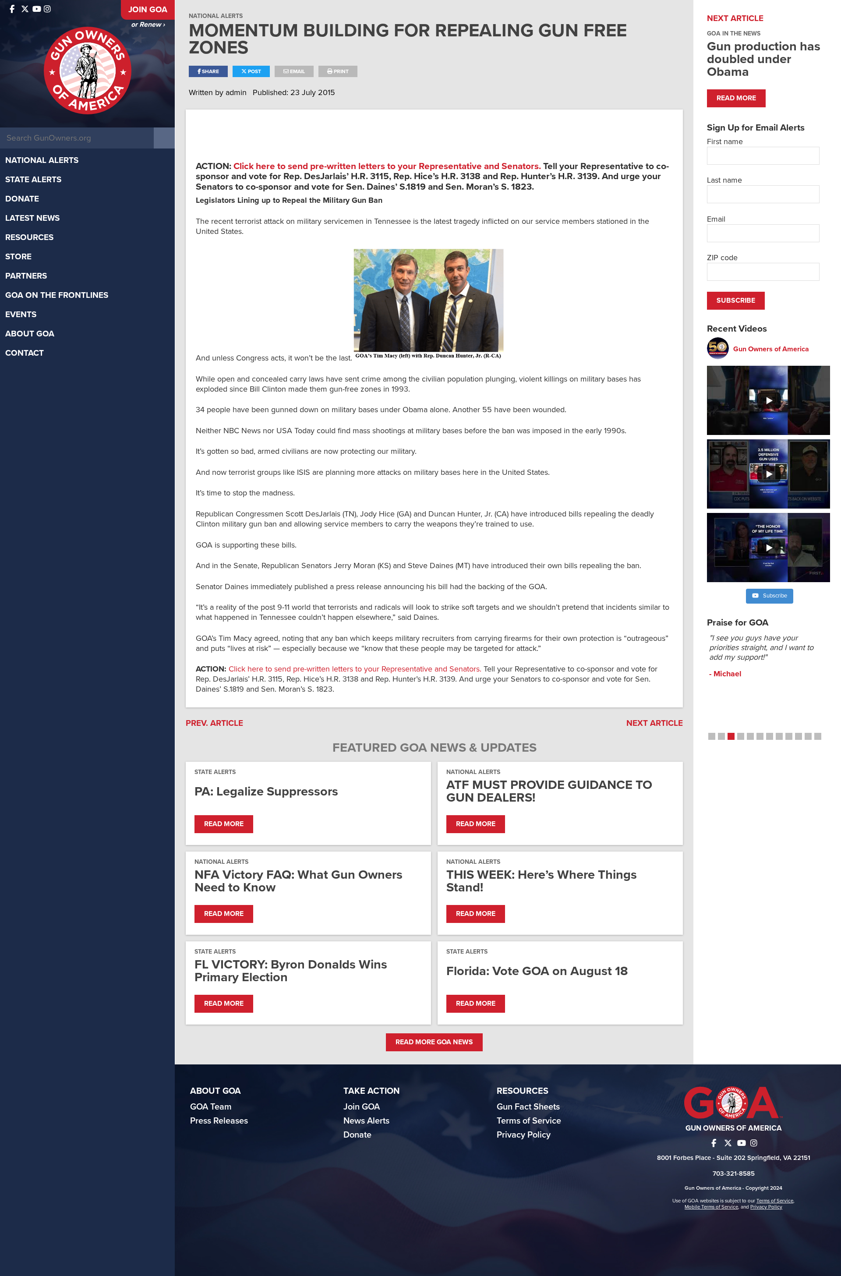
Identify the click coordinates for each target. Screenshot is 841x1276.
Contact (24, 353)
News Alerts (366, 1121)
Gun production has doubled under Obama (763, 59)
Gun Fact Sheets (528, 1107)
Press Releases (219, 1121)
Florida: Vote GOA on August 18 (537, 971)
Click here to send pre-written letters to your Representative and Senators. (387, 166)
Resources (29, 237)
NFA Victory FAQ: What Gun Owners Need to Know (298, 881)
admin (237, 92)
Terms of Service (529, 1121)
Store (18, 257)
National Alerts (41, 160)
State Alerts (33, 179)
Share (210, 71)
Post (254, 71)
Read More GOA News (434, 1042)
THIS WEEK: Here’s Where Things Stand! (541, 881)
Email (297, 71)
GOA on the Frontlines (56, 295)
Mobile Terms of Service (711, 1207)
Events (20, 314)
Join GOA (147, 9)
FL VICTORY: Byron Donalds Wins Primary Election (290, 970)
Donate (22, 199)
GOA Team (211, 1107)
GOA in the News (733, 33)
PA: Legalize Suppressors (266, 791)
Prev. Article (214, 723)
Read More (224, 824)
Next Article (654, 723)
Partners (26, 276)
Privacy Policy (524, 1135)
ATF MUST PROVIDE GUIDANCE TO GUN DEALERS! (549, 791)
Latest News (32, 218)
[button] (711, 736)
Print (340, 71)
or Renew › (148, 24)
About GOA (29, 334)
